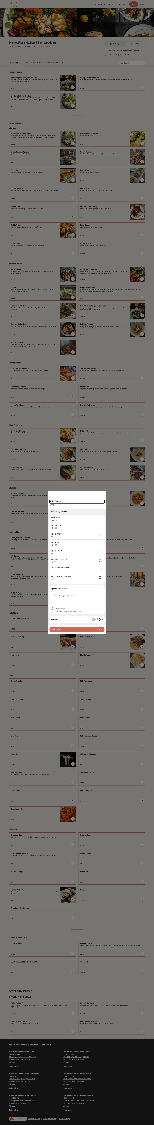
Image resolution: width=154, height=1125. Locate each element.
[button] (77, 629)
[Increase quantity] (101, 619)
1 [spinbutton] (97, 619)
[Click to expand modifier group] (101, 526)
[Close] (102, 494)
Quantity (54, 619)
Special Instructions (59, 589)
